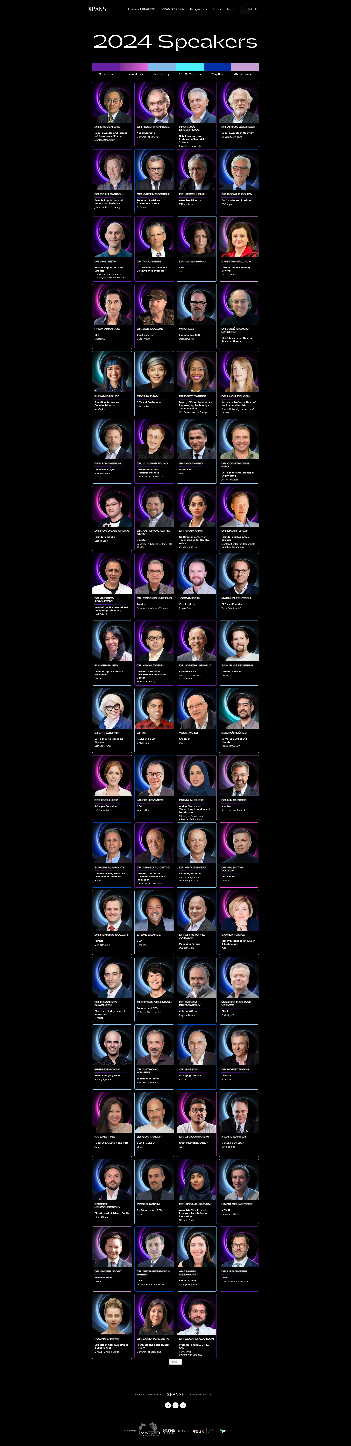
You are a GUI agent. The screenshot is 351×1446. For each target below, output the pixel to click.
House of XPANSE (141, 9)
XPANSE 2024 (173, 9)
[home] (99, 9)
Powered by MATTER (200, 1394)
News (231, 9)
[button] (199, 9)
